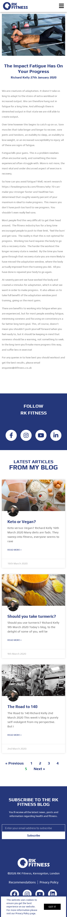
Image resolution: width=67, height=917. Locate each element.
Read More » (14, 550)
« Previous (14, 763)
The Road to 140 (22, 706)
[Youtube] (41, 435)
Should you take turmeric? (31, 616)
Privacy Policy (49, 882)
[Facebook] (11, 435)
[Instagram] (26, 435)
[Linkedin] (55, 435)
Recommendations (22, 882)
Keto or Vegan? (21, 521)
